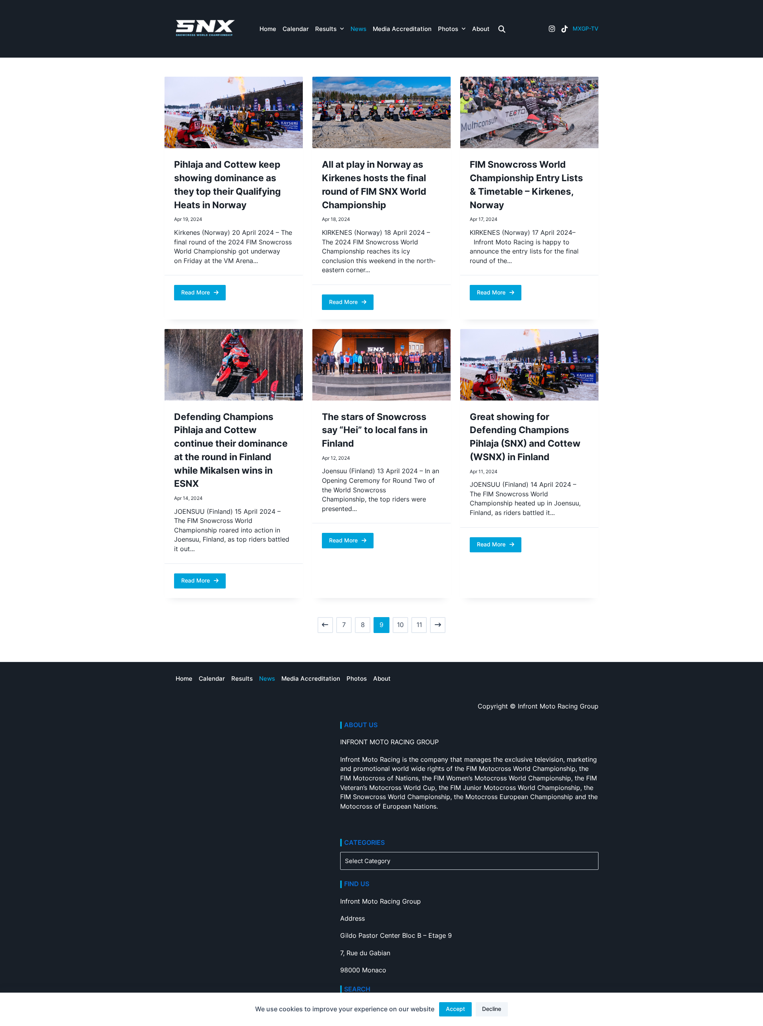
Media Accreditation (402, 29)
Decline (491, 1009)
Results (326, 29)
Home (267, 29)
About (481, 29)
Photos (448, 29)
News (358, 29)
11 (419, 625)
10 (400, 625)
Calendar (296, 29)
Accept (455, 1009)
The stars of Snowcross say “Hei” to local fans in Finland (375, 430)
